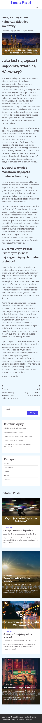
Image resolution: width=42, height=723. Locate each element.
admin (30, 31)
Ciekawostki (8, 467)
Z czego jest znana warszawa (14, 432)
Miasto (6, 475)
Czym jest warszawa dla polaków (18, 530)
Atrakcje (14, 376)
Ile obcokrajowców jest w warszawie (20, 687)
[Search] (37, 7)
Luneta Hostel (21, 3)
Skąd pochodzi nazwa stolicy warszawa (18, 436)
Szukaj (7, 409)
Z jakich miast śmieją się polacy (15, 428)
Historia (6, 472)
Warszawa (7, 479)
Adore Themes (25, 720)
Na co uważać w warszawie (13, 440)
